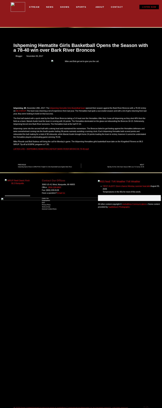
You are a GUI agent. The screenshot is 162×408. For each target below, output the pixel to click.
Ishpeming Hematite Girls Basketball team (67, 108)
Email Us (61, 193)
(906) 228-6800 (54, 187)
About (99, 7)
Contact (117, 7)
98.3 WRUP (21, 111)
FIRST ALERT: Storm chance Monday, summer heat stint (126, 186)
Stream (34, 7)
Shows (64, 7)
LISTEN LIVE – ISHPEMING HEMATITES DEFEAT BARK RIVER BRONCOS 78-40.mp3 (51, 149)
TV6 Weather (133, 181)
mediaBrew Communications (134, 204)
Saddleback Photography (119, 207)
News (49, 7)
